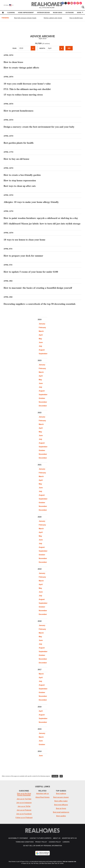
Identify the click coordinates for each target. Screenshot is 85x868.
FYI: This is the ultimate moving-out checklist (27, 89)
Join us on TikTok (24, 806)
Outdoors (70, 12)
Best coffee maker (61, 801)
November (43, 402)
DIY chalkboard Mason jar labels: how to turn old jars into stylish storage (42, 223)
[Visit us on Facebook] (62, 3)
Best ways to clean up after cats (20, 186)
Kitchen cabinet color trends (53, 18)
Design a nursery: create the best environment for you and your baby (39, 126)
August (42, 350)
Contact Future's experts (40, 838)
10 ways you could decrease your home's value (27, 83)
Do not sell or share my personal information (42, 845)
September (43, 353)
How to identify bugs (76, 18)
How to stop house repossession (20, 180)
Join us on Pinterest (24, 810)
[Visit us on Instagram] (74, 3)
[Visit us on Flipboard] (77, 3)
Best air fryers (61, 808)
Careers (66, 842)
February (42, 327)
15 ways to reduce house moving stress (23, 94)
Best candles (61, 816)
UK (61, 776)
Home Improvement (26, 12)
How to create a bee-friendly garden (22, 175)
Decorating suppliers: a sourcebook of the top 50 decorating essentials (39, 304)
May (40, 339)
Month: (42, 48)
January (42, 324)
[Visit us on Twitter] (65, 3)
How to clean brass (13, 62)
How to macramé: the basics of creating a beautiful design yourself (38, 288)
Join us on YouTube (24, 799)
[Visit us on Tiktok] (80, 3)
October (42, 398)
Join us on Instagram (24, 803)
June (41, 342)
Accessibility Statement (18, 838)
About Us (56, 838)
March (41, 331)
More (79, 12)
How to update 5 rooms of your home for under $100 (31, 271)
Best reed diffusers (61, 805)
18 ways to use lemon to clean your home (24, 239)
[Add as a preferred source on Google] (42, 853)
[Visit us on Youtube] (71, 3)
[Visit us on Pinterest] (68, 3)
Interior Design (43, 12)
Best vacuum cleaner (61, 797)
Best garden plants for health (18, 142)
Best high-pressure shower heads (25, 18)
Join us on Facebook (24, 814)
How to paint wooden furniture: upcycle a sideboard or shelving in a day (41, 218)
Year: (14, 48)
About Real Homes (42, 797)
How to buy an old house (16, 159)
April (40, 335)
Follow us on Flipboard (24, 817)
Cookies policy (55, 842)
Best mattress (61, 793)
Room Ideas (57, 12)
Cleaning (11, 12)
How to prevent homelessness (18, 110)
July (40, 346)
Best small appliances (61, 812)
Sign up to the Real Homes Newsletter (24, 794)
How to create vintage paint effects (21, 67)
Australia (55, 776)
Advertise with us (42, 793)
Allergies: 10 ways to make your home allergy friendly (31, 202)
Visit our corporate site (69, 861)
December (43, 406)
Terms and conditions (25, 842)
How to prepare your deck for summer (23, 255)
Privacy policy (41, 842)
